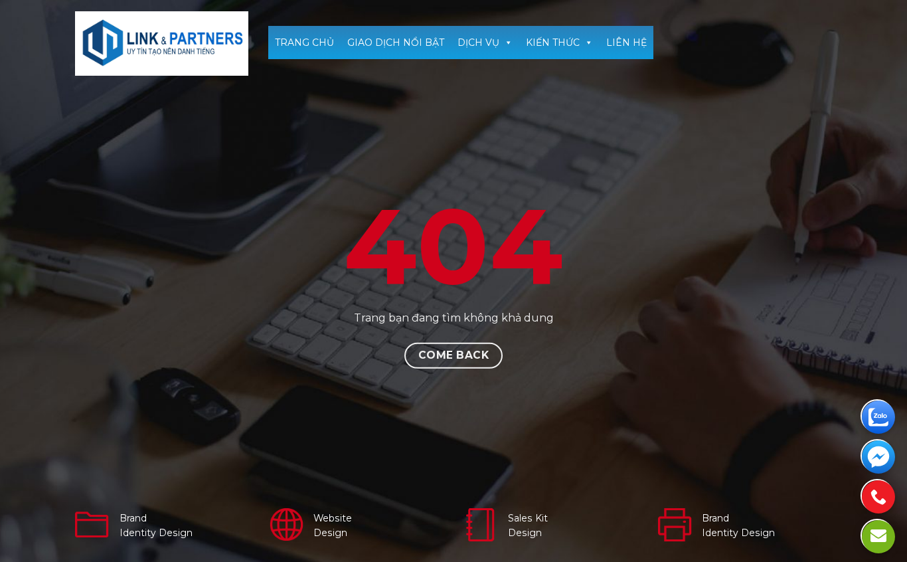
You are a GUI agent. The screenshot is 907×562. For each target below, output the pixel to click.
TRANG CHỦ (304, 42)
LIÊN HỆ (626, 42)
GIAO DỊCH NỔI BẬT (395, 42)
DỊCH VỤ (478, 42)
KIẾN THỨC (553, 42)
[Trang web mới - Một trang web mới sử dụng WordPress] (161, 43)
